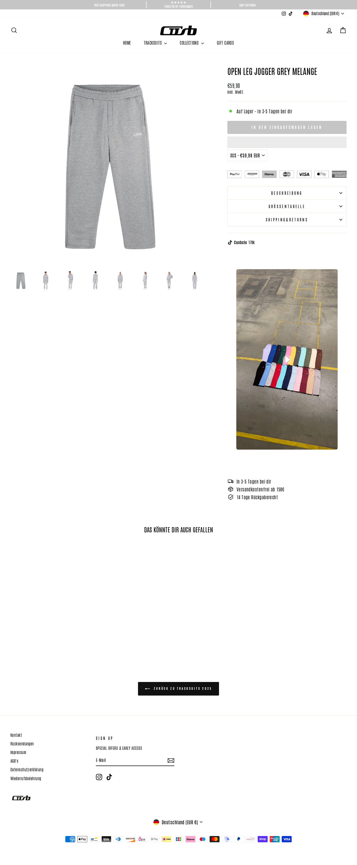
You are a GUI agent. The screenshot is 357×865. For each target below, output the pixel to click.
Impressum (18, 752)
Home (127, 42)
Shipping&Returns (287, 219)
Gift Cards (225, 42)
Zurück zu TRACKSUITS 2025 (182, 688)
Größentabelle (287, 206)
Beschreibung (287, 192)
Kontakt (16, 734)
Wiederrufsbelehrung (25, 778)
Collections (190, 42)
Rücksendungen (22, 743)
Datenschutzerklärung (26, 769)
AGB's (14, 760)
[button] (287, 142)
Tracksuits (153, 42)
